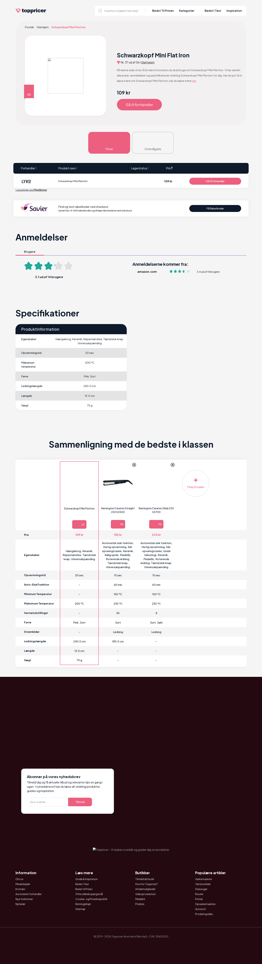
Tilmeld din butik (144, 879)
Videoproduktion (145, 894)
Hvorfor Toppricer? (146, 884)
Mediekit (140, 899)
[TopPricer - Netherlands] (111, 944)
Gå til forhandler (139, 104)
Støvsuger (201, 889)
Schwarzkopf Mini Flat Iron (79, 508)
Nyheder (20, 904)
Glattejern (43, 27)
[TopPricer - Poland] (121, 944)
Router (199, 894)
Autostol (200, 909)
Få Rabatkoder (215, 208)
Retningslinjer (83, 904)
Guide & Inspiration (86, 879)
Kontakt (20, 889)
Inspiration (234, 10)
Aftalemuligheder (145, 889)
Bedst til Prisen (84, 889)
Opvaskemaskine (205, 904)
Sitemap (80, 909)
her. (194, 80)
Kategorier (186, 10)
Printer (199, 899)
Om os (19, 879)
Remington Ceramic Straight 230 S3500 (118, 510)
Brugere (29, 251)
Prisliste (139, 904)
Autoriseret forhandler (29, 894)
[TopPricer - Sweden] (141, 944)
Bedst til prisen (163, 10)
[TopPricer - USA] (151, 944)
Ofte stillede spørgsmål (89, 894)
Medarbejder (23, 884)
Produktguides (204, 914)
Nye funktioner (24, 899)
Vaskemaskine (203, 879)
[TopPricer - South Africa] (131, 944)
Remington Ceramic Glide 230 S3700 (156, 510)
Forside (29, 27)
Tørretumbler (203, 884)
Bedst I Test (213, 10)
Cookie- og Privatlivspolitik (91, 899)
